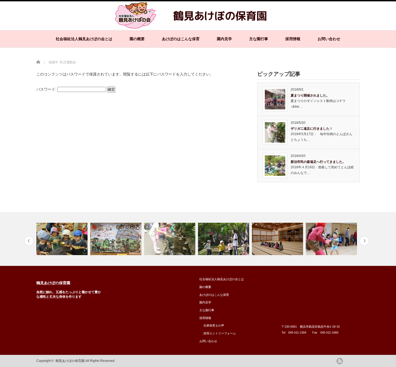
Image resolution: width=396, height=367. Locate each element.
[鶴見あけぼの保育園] (192, 27)
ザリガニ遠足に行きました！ (312, 129)
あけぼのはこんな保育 (181, 39)
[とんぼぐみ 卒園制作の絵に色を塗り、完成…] (116, 239)
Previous (29, 241)
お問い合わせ (329, 39)
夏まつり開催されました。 (310, 95)
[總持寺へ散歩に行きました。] (224, 239)
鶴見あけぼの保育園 (53, 283)
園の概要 (137, 39)
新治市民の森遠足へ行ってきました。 (318, 162)
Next (364, 241)
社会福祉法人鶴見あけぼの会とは (84, 39)
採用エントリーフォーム (219, 333)
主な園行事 (258, 39)
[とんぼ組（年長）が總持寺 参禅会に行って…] (278, 239)
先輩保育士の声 (213, 325)
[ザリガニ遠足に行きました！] (170, 239)
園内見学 (224, 39)
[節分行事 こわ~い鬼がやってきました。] (332, 239)
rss (339, 361)
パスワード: (46, 89)
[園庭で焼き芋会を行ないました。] (62, 239)
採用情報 (292, 39)
